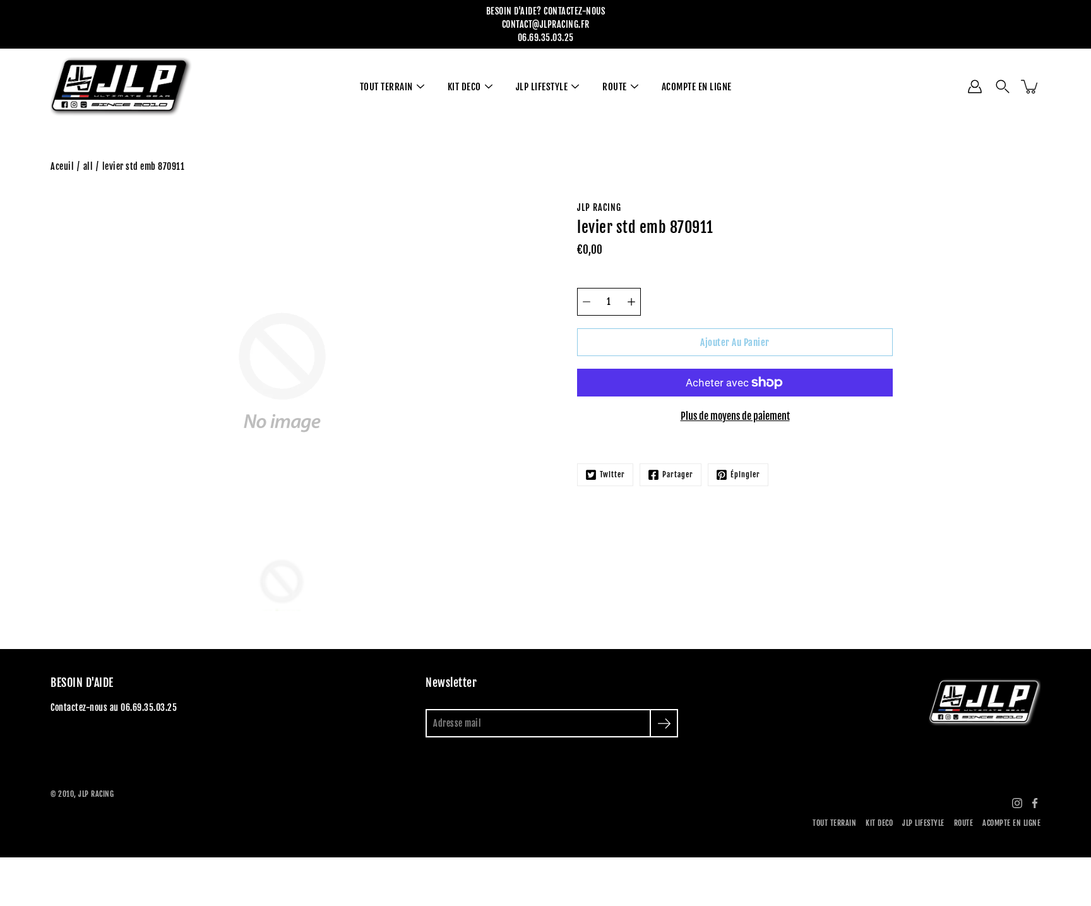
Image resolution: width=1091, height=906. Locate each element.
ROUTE (614, 87)
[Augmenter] (631, 302)
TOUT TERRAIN (386, 87)
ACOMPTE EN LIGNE (697, 87)
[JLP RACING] (122, 86)
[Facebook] (1034, 803)
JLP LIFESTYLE (542, 87)
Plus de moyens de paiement (735, 416)
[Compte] (975, 86)
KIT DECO (464, 87)
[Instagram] (1017, 803)
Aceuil (62, 166)
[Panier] (1030, 86)
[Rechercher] (1003, 86)
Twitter (612, 474)
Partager (677, 474)
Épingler (745, 474)
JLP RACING (96, 794)
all (88, 166)
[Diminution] (586, 302)
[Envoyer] (664, 723)
